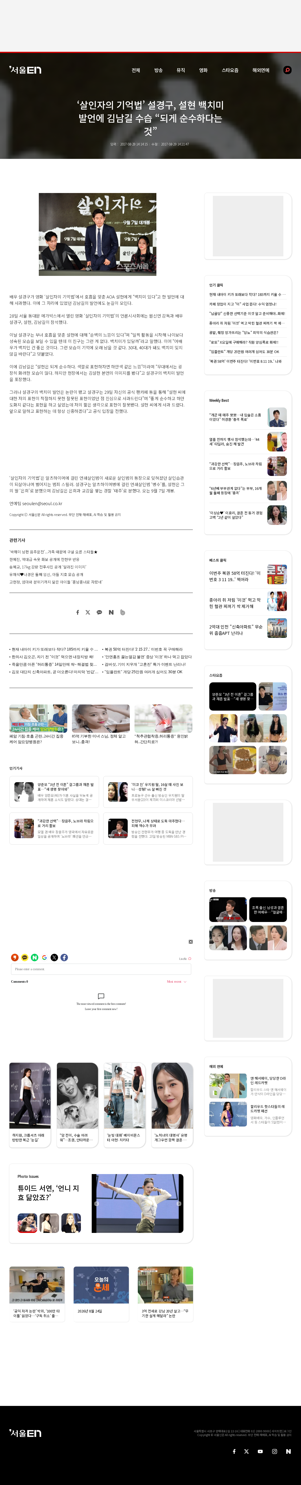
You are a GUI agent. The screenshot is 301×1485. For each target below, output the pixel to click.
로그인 (288, 1431)
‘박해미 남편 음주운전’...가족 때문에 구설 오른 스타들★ (53, 552)
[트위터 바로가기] (246, 1451)
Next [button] (178, 1203)
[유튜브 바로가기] (260, 1451)
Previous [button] (96, 1203)
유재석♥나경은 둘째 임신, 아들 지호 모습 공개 (46, 574)
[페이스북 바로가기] (234, 1451)
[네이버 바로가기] (289, 1451)
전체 (136, 70)
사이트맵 (277, 1431)
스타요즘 (230, 70)
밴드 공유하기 (123, 612)
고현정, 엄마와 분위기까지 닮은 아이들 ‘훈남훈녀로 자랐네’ (56, 582)
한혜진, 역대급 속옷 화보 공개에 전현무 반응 (44, 559)
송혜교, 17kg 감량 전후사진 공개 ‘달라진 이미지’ (47, 567)
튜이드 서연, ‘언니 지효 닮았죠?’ (48, 1192)
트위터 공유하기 (87, 612)
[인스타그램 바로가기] (274, 1451)
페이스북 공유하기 (77, 612)
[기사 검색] (284, 70)
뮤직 (181, 70)
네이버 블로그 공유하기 (111, 612)
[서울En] (25, 70)
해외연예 (261, 70)
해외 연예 (216, 1066)
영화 (203, 70)
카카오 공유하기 (99, 612)
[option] (137, 1203)
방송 (158, 70)
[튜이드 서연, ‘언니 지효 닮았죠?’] (137, 1203)
